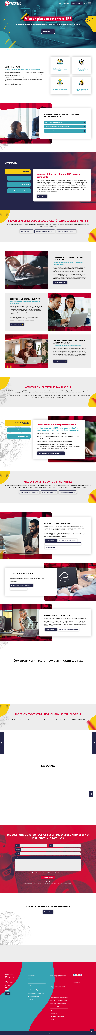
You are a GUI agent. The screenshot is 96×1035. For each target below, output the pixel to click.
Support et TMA (53, 1010)
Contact (7, 993)
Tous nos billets (48, 912)
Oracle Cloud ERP (52, 947)
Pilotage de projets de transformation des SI (36, 993)
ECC (28, 945)
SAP (23, 947)
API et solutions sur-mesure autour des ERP (35, 1006)
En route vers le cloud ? (48, 492)
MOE (21, 947)
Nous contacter (66, 3)
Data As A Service (53, 1013)
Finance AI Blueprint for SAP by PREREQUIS (58, 980)
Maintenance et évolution (66, 492)
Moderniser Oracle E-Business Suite (57, 990)
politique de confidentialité (48, 883)
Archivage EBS (10, 801)
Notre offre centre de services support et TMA (68, 629)
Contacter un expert (50, 540)
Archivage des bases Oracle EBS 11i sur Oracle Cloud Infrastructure (77, 797)
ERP (15, 801)
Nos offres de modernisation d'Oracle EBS (67, 540)
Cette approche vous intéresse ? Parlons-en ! (50, 453)
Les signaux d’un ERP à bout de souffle (48, 942)
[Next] (94, 743)
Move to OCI (26, 801)
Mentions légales (48, 1033)
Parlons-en (46, 31)
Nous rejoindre (76, 3)
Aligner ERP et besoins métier (65, 231)
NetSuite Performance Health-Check (57, 1016)
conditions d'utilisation (61, 883)
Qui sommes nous (31, 975)
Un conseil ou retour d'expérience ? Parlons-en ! (21, 585)
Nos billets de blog (76, 982)
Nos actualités (75, 979)
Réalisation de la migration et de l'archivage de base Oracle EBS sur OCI (48, 797)
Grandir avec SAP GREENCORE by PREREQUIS (59, 1000)
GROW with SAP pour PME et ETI (56, 994)
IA (18, 947)
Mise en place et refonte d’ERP (33, 996)
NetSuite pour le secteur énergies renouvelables (59, 997)
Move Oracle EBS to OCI (55, 983)
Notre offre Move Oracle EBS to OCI (18, 588)
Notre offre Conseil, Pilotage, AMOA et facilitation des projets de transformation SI (63, 543)
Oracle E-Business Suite (18, 802)
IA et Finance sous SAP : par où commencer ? (75, 942)
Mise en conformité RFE (54, 1006)
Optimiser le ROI (25, 231)
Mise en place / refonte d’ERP (28, 492)
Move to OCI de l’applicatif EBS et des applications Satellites (18, 797)
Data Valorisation (31, 999)
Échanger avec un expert (60, 282)
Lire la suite (41, 196)
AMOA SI (15, 945)
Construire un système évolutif (44, 231)
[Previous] (2, 743)
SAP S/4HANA (16, 752)
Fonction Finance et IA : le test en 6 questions (21, 942)
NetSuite (46, 947)
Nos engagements (31, 981)
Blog (60, 3)
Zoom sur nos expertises (22, 949)
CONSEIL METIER (21, 945)
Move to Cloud (19, 801)
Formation (52, 1019)
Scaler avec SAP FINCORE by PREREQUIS (58, 1003)
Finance (16, 947)
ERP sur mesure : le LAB (50, 547)
